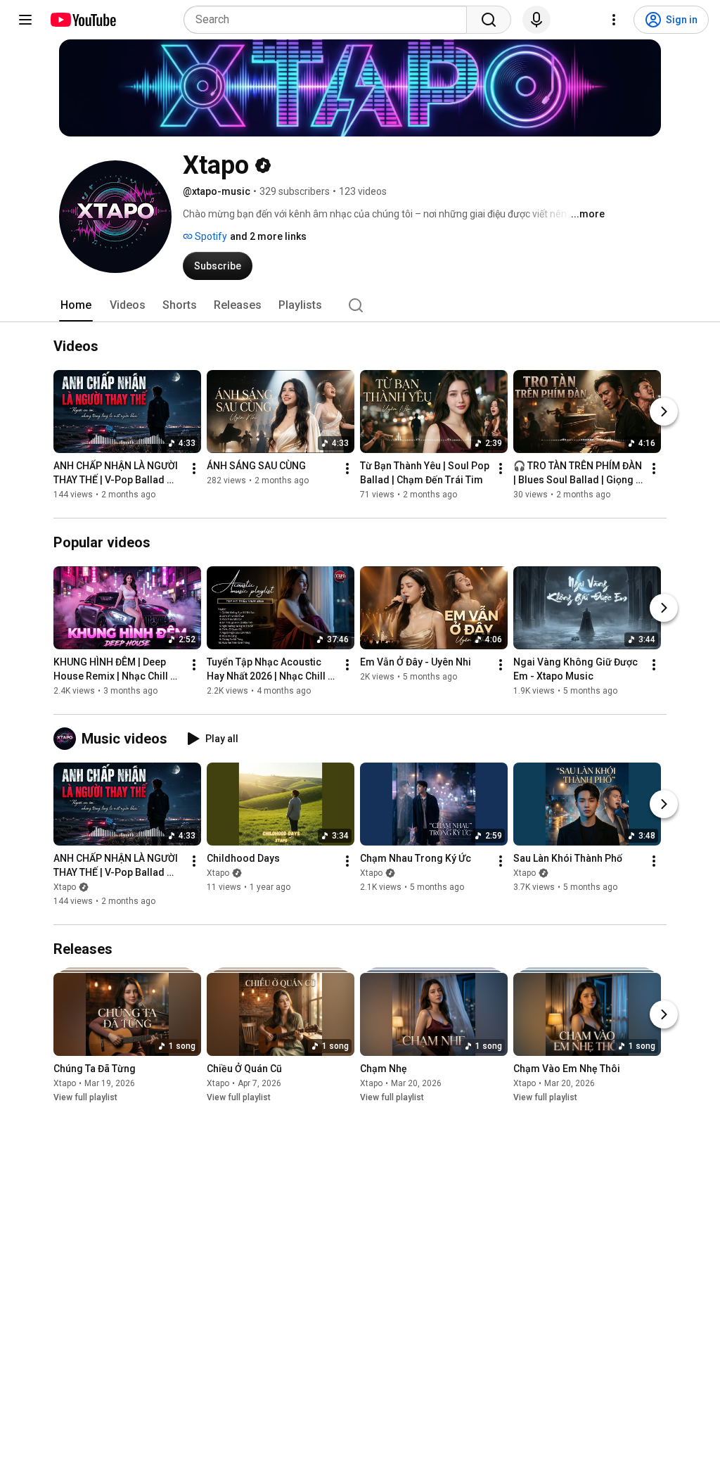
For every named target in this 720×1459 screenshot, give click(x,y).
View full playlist (85, 1097)
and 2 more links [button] (268, 236)
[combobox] (329, 19)
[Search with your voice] (536, 20)
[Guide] (25, 19)
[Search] (488, 20)
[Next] (664, 411)
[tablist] (360, 305)
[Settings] (613, 19)
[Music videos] (67, 738)
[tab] (76, 305)
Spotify (210, 236)
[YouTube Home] (82, 19)
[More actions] (194, 468)
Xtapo (64, 887)
